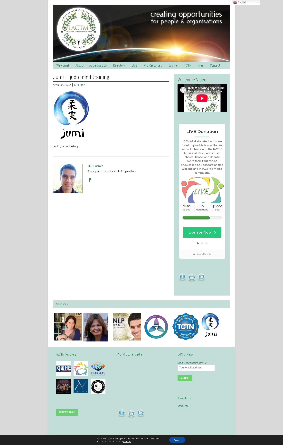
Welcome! (62, 65)
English (241, 2)
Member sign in (67, 412)
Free (200, 65)
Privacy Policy (184, 398)
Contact (215, 65)
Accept (177, 439)
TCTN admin (79, 85)
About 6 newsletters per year (192, 363)
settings (127, 441)
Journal (173, 65)
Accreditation (98, 65)
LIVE (134, 65)
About (79, 65)
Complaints (183, 406)
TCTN (187, 65)
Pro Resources (153, 65)
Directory (119, 65)
